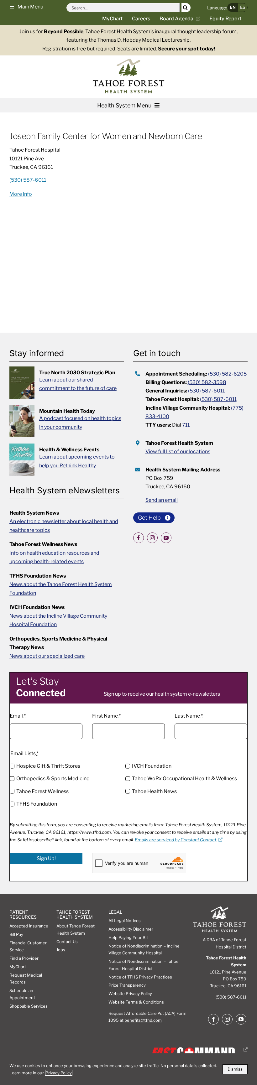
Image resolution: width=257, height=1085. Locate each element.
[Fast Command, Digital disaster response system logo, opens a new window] (198, 1049)
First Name (106, 716)
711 (186, 425)
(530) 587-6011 (206, 391)
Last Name (189, 716)
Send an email (161, 500)
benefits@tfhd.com (143, 1020)
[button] (26, 6)
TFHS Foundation (36, 804)
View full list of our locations (177, 451)
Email (18, 716)
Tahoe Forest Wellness (42, 791)
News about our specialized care (47, 656)
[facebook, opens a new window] (138, 537)
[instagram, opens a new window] (152, 537)
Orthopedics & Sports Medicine (52, 778)
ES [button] (242, 7)
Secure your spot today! (186, 49)
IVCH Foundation (151, 766)
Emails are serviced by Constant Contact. (176, 839)
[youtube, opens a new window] (166, 537)
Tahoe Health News (154, 791)
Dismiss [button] (235, 1069)
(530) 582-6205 (227, 374)
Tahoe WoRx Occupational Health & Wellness (184, 778)
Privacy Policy (58, 1072)
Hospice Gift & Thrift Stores (48, 766)
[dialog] (128, 1069)
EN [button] (233, 7)
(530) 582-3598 (207, 382)
